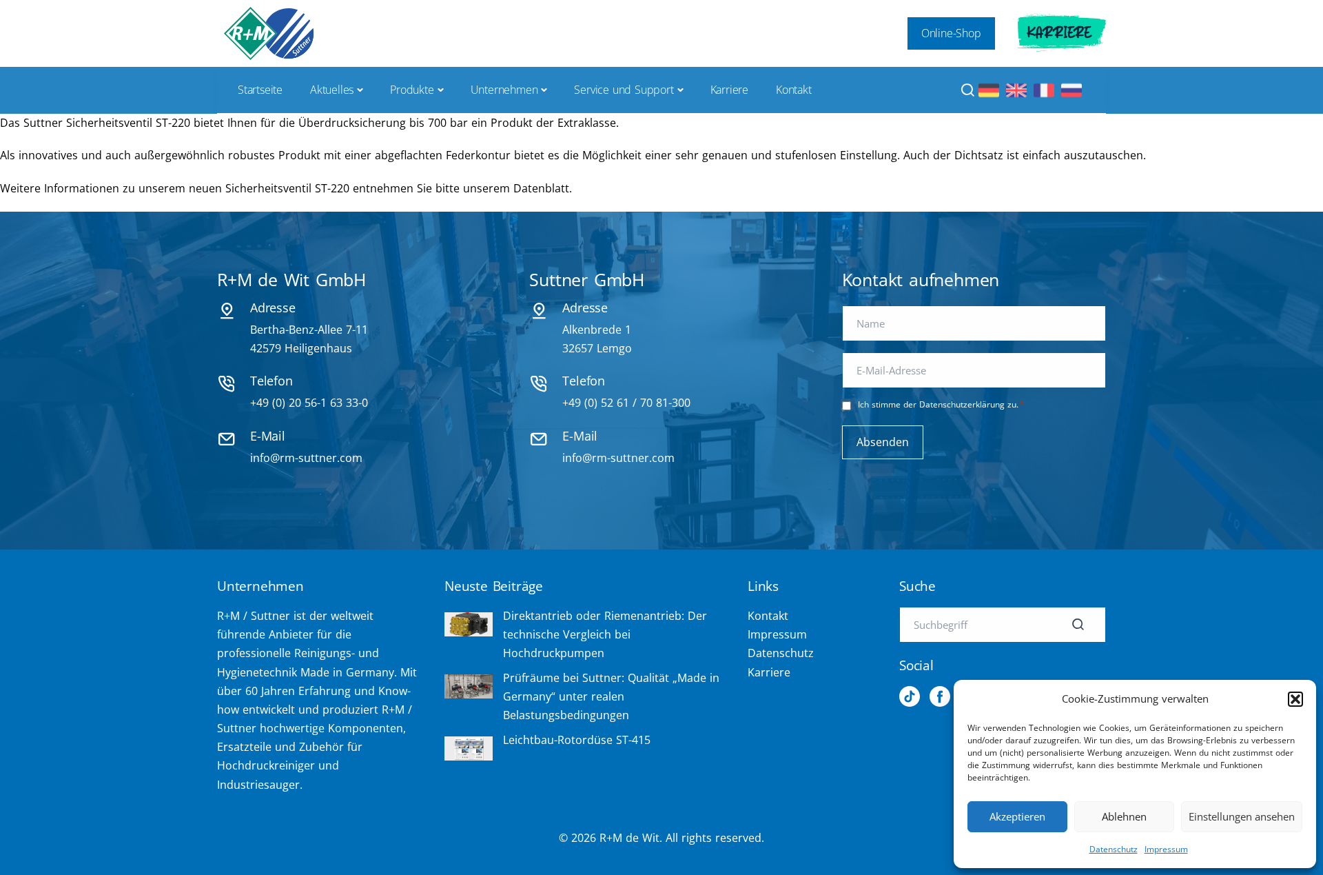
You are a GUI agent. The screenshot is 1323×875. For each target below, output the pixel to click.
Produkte (411, 89)
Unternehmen (504, 89)
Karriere (1059, 33)
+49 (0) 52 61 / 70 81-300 (626, 402)
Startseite (260, 89)
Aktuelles (331, 89)
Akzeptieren (1017, 816)
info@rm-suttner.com (306, 457)
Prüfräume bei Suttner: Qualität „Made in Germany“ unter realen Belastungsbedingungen (611, 696)
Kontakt (794, 89)
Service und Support (623, 89)
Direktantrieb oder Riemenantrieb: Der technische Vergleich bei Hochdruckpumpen (605, 634)
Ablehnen (1124, 816)
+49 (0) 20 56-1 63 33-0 (309, 402)
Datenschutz (1113, 849)
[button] (1295, 699)
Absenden (883, 442)
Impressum (1166, 849)
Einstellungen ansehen (1242, 816)
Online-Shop (951, 33)
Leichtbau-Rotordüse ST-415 (576, 739)
